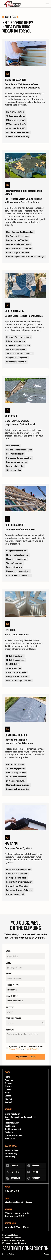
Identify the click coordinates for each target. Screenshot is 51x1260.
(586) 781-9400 (12, 1191)
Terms (46, 1254)
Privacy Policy (15, 1049)
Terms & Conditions (32, 1049)
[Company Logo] (14, 4)
